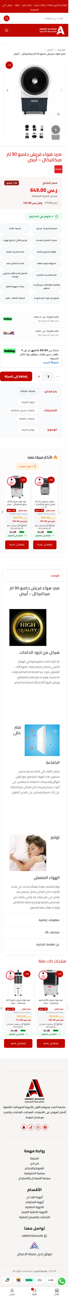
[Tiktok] (31, 1127)
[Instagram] (38, 1127)
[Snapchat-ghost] (24, 1127)
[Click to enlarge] (58, 114)
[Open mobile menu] (6, 30)
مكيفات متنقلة (27, 418)
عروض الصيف (28, 429)
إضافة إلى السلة (16, 376)
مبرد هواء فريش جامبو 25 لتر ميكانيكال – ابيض (18, 1001)
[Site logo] (52, 30)
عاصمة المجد (41, 1271)
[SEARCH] (7, 18)
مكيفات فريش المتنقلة (23, 410)
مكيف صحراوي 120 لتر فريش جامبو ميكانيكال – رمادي (44, 504)
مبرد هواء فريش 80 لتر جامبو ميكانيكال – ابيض (17, 503)
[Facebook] (45, 1127)
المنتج (50, 50)
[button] (61, 90)
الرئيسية (61, 50)
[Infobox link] (34, 1249)
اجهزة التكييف (28, 402)
